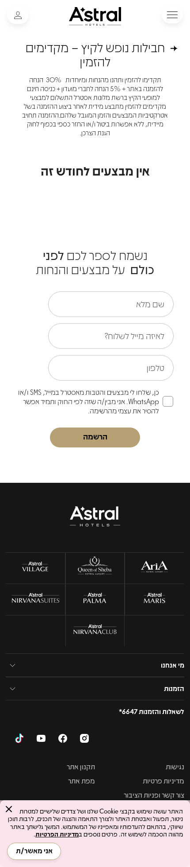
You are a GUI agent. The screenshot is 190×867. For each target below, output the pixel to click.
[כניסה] (18, 15)
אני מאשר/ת (34, 850)
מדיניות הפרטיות (57, 833)
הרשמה (95, 436)
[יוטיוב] (41, 739)
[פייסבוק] (62, 739)
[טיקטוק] (19, 739)
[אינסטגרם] (84, 739)
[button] (172, 15)
